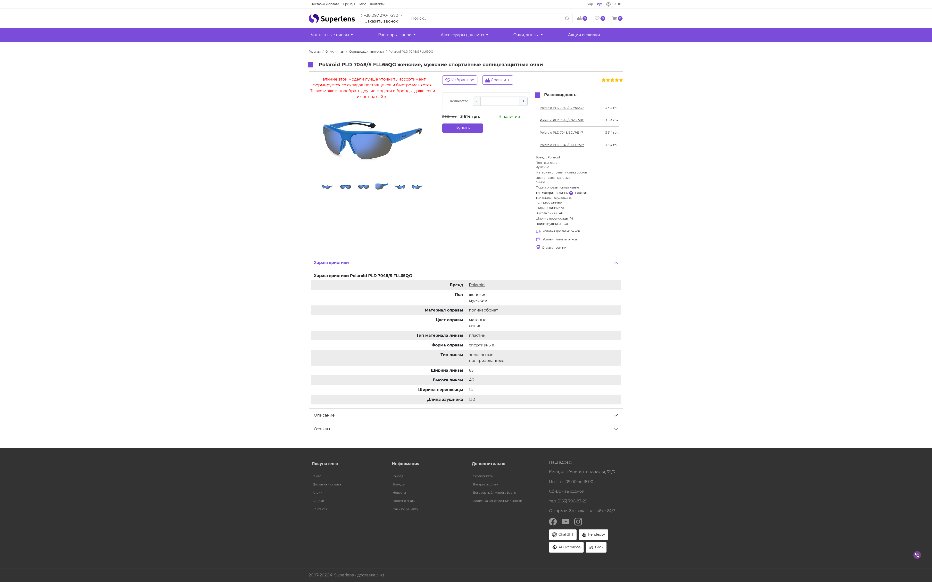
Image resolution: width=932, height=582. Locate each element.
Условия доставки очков (561, 231)
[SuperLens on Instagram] (578, 521)
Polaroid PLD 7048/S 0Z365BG (562, 120)
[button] (332, 18)
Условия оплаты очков (560, 239)
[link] (325, 4)
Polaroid (554, 157)
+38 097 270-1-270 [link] (381, 15)
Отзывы (322, 429)
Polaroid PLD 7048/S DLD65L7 (562, 145)
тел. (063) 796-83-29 (568, 501)
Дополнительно (488, 463)
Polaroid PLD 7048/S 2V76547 (561, 132)
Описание (324, 415)
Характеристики (331, 262)
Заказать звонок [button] (381, 21)
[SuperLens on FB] (553, 521)
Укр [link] (590, 4)
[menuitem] (346, 476)
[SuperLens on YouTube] (565, 521)
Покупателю (325, 463)
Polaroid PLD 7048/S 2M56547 (562, 108)
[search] (567, 18)
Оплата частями (554, 247)
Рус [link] (599, 4)
